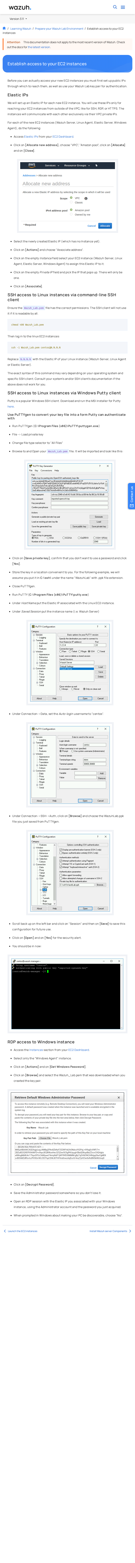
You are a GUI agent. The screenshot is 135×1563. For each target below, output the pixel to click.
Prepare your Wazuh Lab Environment (59, 29)
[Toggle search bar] (115, 7)
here (11, 406)
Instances (36, 1050)
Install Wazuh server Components (108, 1231)
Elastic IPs (31, 136)
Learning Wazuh (20, 29)
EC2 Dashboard (63, 136)
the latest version (39, 47)
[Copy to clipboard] (123, 323)
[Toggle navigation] (123, 7)
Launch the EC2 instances (22, 1231)
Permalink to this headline (89, 64)
